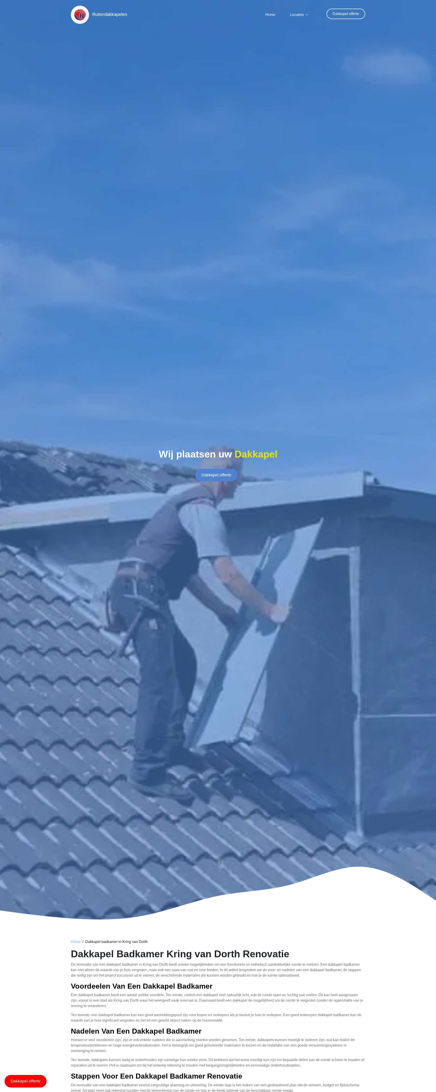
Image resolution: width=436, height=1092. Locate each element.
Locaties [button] (297, 15)
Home (270, 15)
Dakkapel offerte (346, 14)
